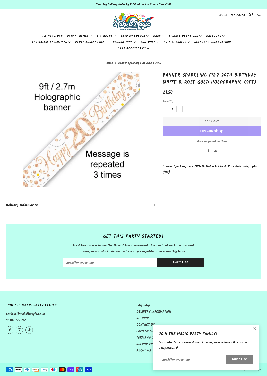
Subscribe (180, 263)
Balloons (213, 36)
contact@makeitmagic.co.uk (25, 313)
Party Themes (78, 36)
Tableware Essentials (49, 42)
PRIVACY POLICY (148, 331)
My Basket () (242, 15)
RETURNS (143, 318)
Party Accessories (90, 42)
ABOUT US (143, 350)
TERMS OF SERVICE (150, 337)
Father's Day (52, 36)
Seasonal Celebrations (213, 42)
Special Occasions (183, 36)
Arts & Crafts (175, 42)
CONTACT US (145, 324)
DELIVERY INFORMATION (153, 311)
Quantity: (168, 101)
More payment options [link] (211, 141)
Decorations (123, 42)
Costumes (148, 42)
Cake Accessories (132, 48)
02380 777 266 (16, 320)
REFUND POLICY (147, 344)
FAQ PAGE (143, 305)
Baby (157, 36)
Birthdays (105, 36)
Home (109, 63)
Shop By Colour (133, 36)
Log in (223, 15)
